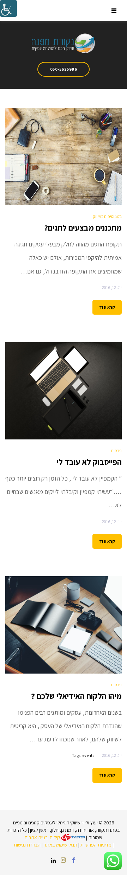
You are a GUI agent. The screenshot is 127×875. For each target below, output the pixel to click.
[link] (8, 8)
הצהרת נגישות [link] (27, 845)
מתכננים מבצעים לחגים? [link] (83, 228)
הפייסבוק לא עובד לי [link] (89, 462)
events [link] (88, 755)
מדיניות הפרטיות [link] (95, 845)
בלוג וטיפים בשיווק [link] (107, 216)
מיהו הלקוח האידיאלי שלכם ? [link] (76, 696)
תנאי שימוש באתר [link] (60, 845)
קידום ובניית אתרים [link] (43, 837)
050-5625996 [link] (63, 69)
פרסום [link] (116, 450)
